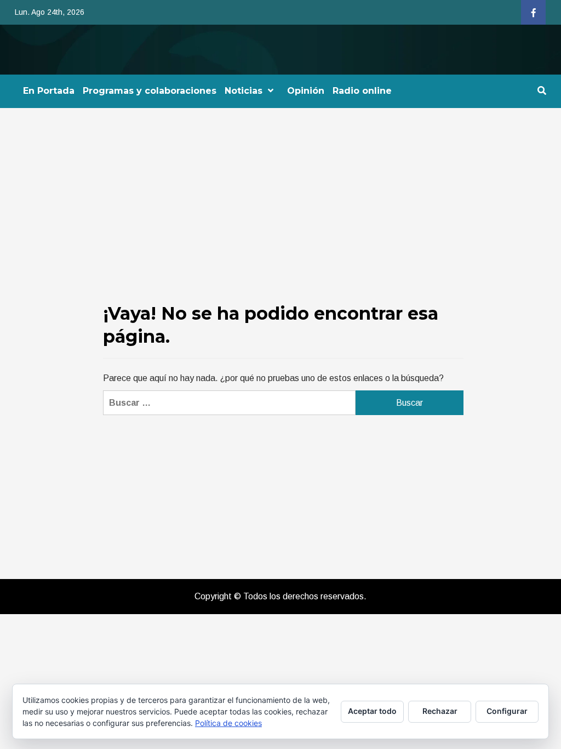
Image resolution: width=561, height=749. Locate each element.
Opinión (305, 91)
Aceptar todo (372, 711)
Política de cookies (228, 723)
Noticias (243, 91)
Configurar (507, 711)
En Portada (49, 91)
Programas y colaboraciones (149, 91)
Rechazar (439, 711)
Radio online (362, 91)
